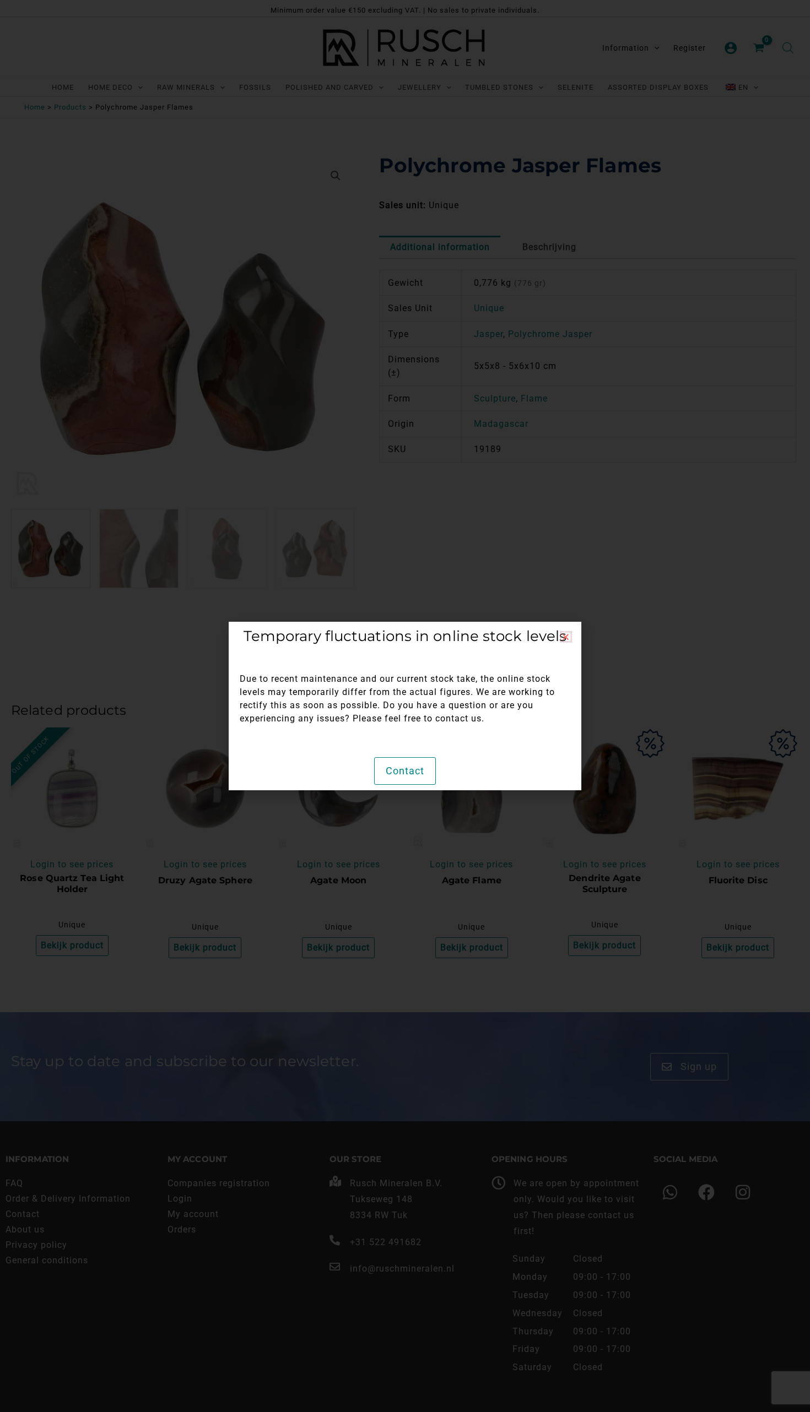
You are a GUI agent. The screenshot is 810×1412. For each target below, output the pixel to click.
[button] (565, 637)
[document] (405, 706)
